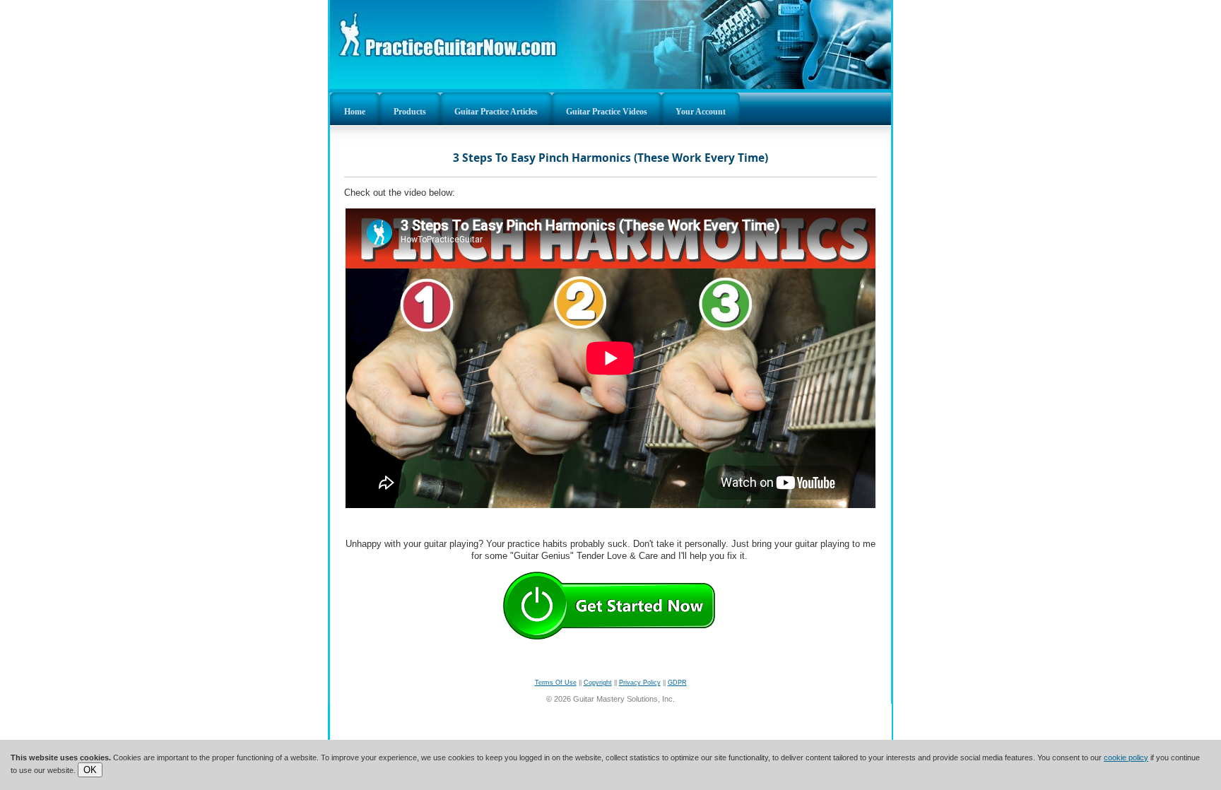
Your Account (701, 112)
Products (410, 112)
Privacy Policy (640, 682)
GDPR (677, 682)
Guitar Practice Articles (496, 112)
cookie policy (1126, 757)
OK (90, 770)
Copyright (598, 682)
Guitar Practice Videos (606, 112)
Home (354, 112)
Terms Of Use (556, 682)
